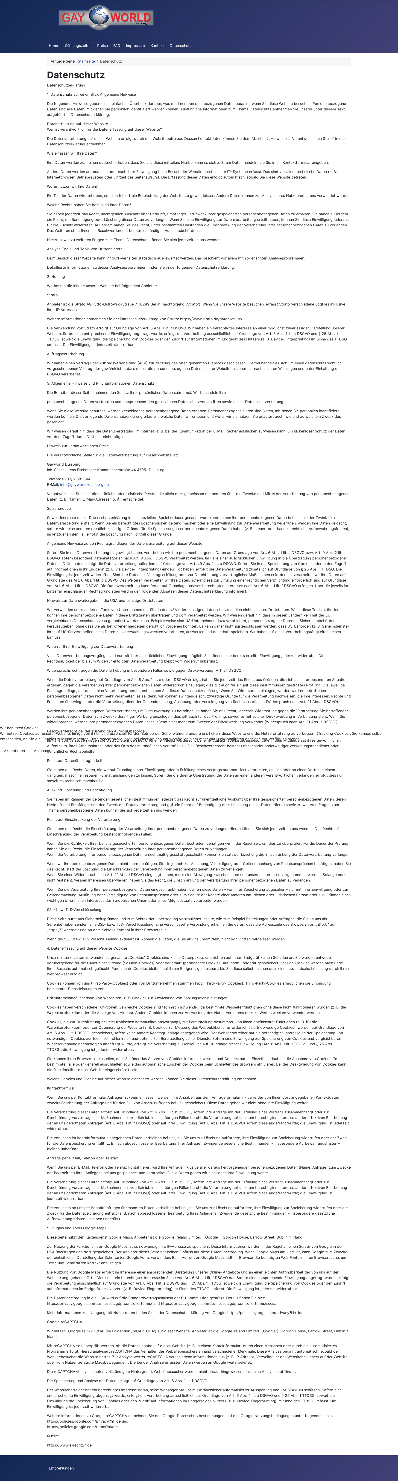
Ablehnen (42, 750)
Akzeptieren (14, 750)
